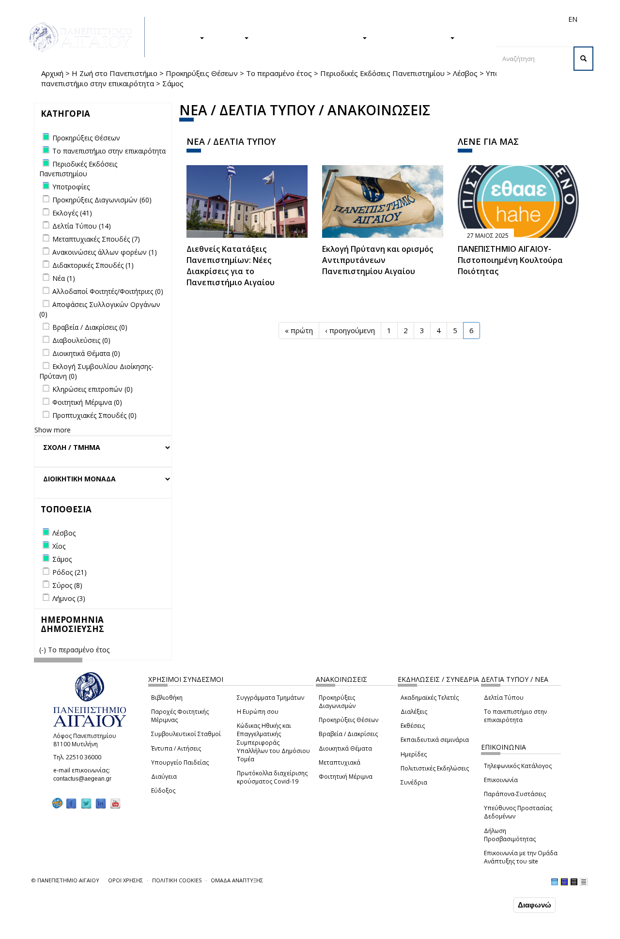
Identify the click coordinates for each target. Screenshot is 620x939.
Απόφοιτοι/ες (400, 19)
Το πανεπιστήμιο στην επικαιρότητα (515, 716)
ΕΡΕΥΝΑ (229, 37)
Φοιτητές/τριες (353, 19)
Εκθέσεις (413, 726)
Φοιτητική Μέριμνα (345, 776)
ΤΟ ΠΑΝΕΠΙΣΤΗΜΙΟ (413, 37)
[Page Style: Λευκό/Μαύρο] (574, 882)
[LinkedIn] (100, 803)
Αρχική (52, 73)
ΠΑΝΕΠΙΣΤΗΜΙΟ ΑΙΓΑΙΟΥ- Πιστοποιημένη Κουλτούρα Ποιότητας (510, 260)
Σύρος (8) (67, 585)
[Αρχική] (86, 37)
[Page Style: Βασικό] (554, 882)
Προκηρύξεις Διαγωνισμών (337, 701)
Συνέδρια (414, 782)
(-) (43, 649)
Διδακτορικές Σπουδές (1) (93, 265)
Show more (52, 429)
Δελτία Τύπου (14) (81, 226)
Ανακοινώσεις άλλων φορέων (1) (104, 252)
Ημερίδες (414, 754)
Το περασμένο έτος (279, 73)
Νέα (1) (63, 278)
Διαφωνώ (534, 905)
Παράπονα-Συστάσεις (515, 794)
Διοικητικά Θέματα (345, 748)
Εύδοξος (163, 790)
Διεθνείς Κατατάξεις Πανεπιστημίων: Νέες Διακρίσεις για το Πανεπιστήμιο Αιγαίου (230, 266)
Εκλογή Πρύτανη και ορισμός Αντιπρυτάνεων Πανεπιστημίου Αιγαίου (377, 260)
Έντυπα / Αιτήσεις (176, 748)
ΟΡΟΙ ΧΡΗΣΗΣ (125, 880)
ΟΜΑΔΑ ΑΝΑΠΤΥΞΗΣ (237, 880)
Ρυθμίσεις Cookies (96, 931)
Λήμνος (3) (68, 598)
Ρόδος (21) (69, 572)
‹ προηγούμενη (350, 330)
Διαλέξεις (414, 712)
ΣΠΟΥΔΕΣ (180, 37)
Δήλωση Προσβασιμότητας (510, 835)
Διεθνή (436, 19)
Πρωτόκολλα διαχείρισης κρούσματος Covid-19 (272, 777)
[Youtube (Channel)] (115, 803)
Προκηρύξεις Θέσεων (202, 73)
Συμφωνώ (491, 904)
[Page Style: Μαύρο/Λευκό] (584, 882)
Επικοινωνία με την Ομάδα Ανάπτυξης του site (521, 857)
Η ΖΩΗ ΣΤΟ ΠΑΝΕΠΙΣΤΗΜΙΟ (310, 37)
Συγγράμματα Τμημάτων (270, 697)
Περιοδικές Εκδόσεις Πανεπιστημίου (382, 73)
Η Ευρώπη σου (258, 712)
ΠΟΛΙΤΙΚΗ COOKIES (177, 880)
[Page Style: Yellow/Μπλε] (564, 882)
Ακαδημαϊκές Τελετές (430, 697)
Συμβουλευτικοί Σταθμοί (186, 734)
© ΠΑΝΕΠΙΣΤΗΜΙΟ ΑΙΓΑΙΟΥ (65, 880)
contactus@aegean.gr (85, 778)
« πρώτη (299, 330)
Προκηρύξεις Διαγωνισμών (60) (102, 199)
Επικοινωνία (501, 780)
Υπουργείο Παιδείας (180, 762)
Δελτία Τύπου (504, 697)
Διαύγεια (164, 776)
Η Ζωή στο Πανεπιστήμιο (114, 73)
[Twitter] (86, 803)
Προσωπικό (469, 19)
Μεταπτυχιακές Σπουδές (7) (96, 239)
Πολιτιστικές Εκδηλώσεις (435, 768)
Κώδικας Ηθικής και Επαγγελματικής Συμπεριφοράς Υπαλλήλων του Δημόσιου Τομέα (273, 742)
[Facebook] (71, 803)
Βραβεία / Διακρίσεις (348, 734)
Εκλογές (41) (72, 212)
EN (572, 19)
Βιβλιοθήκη (167, 697)
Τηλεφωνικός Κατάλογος (518, 766)
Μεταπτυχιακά (339, 762)
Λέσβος (465, 73)
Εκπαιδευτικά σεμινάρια (435, 740)
